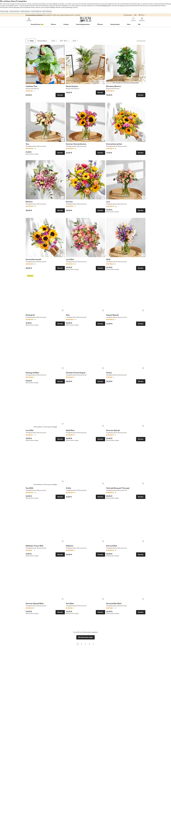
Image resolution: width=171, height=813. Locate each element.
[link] (45, 64)
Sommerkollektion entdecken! (34, 15)
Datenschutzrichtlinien (42, 5)
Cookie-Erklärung (36, 11)
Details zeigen (4, 11)
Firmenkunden (128, 15)
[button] (31, 41)
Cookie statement (14, 11)
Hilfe (135, 15)
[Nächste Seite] (93, 644)
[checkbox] (54, 41)
